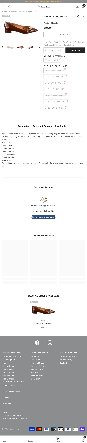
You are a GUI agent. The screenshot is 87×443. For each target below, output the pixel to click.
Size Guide (60, 126)
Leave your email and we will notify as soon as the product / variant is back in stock (64, 43)
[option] (21, 27)
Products (13, 12)
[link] (30, 439)
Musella (54, 23)
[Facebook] (37, 342)
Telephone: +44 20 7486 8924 (15, 418)
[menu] (3, 6)
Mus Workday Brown (43, 323)
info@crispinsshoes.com (12, 415)
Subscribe (75, 50)
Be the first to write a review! (43, 217)
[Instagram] (49, 342)
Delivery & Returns (42, 126)
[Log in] (77, 6)
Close (85, 2)
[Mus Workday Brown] (43, 309)
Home (4, 12)
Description (23, 126)
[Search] (9, 6)
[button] (2, 47)
